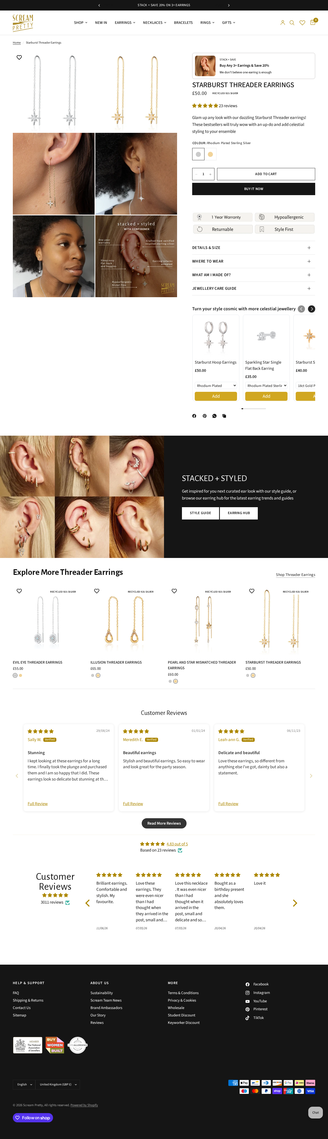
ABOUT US (99, 983)
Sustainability (101, 993)
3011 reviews (52, 902)
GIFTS (226, 22)
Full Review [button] (38, 804)
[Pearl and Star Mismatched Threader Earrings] (203, 620)
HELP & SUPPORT (29, 983)
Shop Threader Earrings (295, 575)
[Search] (292, 23)
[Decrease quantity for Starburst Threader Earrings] (196, 174)
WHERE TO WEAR (207, 261)
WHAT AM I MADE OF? (211, 275)
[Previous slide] (17, 776)
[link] (216, 336)
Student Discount (181, 1015)
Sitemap (19, 1015)
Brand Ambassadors (106, 1008)
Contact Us (21, 1008)
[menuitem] (80, 22)
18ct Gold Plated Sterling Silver (210, 154)
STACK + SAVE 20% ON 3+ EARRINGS (164, 5)
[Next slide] (311, 776)
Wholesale (176, 1008)
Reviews (97, 1022)
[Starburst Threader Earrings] (280, 620)
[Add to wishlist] (19, 58)
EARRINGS (123, 22)
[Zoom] (84, 61)
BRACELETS (183, 22)
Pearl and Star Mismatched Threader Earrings (202, 665)
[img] (41, 731)
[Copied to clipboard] (225, 416)
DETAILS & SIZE (206, 248)
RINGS (205, 22)
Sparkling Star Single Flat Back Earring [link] (263, 365)
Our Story (98, 1015)
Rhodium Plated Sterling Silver (198, 154)
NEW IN (101, 22)
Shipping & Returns (28, 1000)
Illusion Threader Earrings (116, 662)
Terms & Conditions (183, 993)
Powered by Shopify (84, 1105)
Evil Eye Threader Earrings (37, 662)
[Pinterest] (206, 416)
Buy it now (253, 189)
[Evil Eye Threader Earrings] (48, 620)
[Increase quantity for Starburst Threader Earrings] (210, 174)
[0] (311, 23)
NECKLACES (152, 22)
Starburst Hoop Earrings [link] (216, 362)
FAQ (16, 993)
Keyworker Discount (184, 1022)
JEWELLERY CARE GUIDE (214, 288)
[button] (205, 106)
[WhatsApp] (215, 416)
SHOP (79, 22)
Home (17, 43)
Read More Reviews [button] (164, 823)
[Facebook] (195, 416)
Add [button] (216, 396)
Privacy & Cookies (182, 1000)
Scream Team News (105, 1000)
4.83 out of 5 (177, 844)
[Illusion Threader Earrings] (125, 620)
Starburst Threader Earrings (273, 662)
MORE (173, 983)
